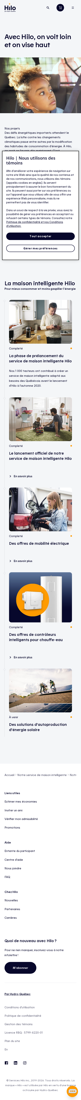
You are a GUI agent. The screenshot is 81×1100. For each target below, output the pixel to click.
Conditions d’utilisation (20, 1007)
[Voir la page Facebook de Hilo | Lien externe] (6, 1062)
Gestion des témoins (19, 1024)
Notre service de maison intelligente (42, 775)
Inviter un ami (13, 810)
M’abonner (20, 967)
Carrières (11, 917)
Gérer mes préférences (40, 248)
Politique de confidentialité (23, 1015)
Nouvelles (11, 900)
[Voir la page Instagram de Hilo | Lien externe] (25, 1062)
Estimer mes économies (21, 801)
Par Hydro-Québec (18, 994)
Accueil (9, 775)
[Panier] (60, 7)
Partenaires (12, 909)
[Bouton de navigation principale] (72, 7)
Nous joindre (13, 868)
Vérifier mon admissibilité (21, 819)
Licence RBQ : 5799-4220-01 (24, 1032)
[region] (40, 205)
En (6, 1049)
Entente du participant (20, 851)
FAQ (7, 877)
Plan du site (12, 1041)
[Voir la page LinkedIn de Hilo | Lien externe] (15, 1062)
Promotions (12, 827)
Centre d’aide (14, 859)
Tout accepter (40, 236)
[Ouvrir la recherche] (48, 7)
